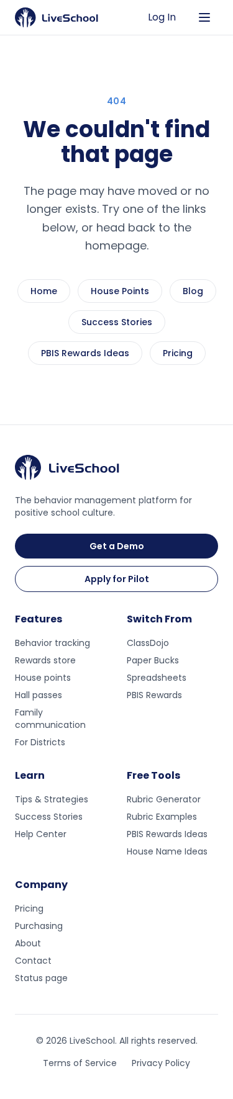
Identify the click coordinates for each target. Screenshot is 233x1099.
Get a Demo (116, 546)
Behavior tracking (52, 643)
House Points (120, 291)
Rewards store (45, 660)
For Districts (40, 742)
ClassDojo (148, 643)
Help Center (40, 834)
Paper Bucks (153, 660)
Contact (33, 960)
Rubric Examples (162, 816)
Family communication (50, 718)
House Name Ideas (167, 851)
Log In (162, 17)
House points (43, 677)
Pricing (178, 353)
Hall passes (38, 695)
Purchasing (39, 926)
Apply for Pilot (117, 579)
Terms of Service (80, 1063)
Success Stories (116, 322)
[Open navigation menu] (204, 17)
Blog (193, 291)
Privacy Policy (161, 1063)
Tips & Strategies (51, 799)
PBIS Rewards (154, 695)
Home (43, 291)
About (28, 943)
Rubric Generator (164, 799)
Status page (41, 978)
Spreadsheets (156, 677)
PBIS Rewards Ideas (85, 353)
